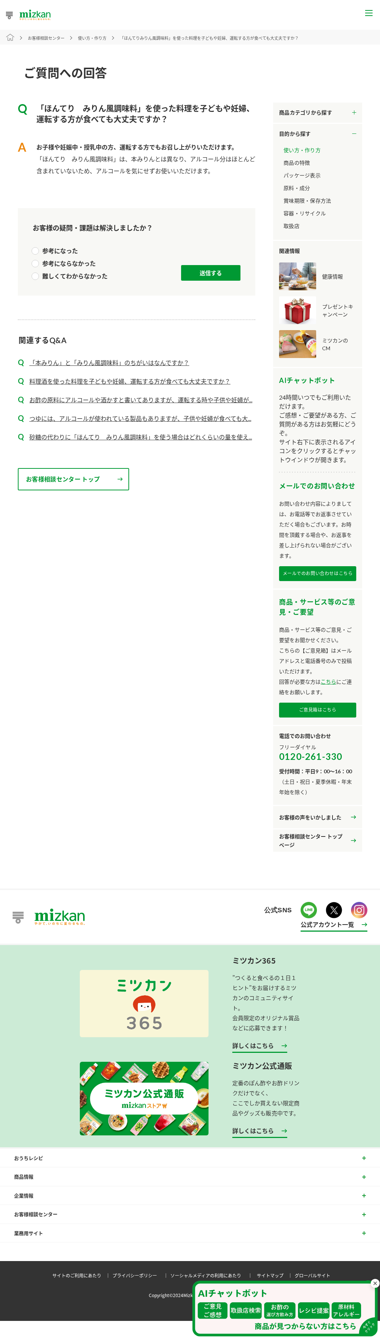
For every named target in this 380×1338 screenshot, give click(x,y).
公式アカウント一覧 (327, 924)
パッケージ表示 (302, 175)
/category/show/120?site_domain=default (317, 113)
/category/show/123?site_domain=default (317, 134)
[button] (285, 1309)
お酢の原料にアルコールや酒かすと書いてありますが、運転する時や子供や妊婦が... (140, 399)
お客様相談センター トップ (63, 479)
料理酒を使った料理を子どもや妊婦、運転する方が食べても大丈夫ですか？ (129, 381)
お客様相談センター (46, 38)
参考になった (60, 250)
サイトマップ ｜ (276, 1275)
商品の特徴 (297, 162)
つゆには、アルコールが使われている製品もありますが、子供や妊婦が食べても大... (140, 418)
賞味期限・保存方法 (307, 200)
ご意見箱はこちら (318, 710)
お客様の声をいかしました (310, 817)
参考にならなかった (69, 263)
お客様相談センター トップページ (311, 840)
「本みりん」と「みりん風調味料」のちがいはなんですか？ (109, 362)
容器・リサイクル (305, 213)
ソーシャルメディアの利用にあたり (212, 1275)
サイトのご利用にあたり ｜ (82, 1275)
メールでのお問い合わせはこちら (318, 573)
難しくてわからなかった (75, 276)
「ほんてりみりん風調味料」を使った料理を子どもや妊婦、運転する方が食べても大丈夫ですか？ (209, 38)
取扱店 (291, 226)
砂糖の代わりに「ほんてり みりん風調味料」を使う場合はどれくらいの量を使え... (140, 437)
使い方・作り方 (302, 150)
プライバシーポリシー (141, 1275)
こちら (328, 681)
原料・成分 (297, 188)
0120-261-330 (310, 756)
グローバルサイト (312, 1275)
